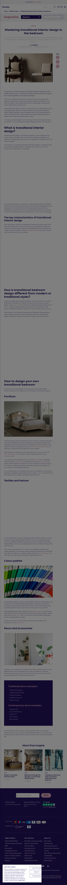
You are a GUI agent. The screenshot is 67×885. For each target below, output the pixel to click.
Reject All (36, 872)
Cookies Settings (36, 876)
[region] (22, 873)
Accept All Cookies (37, 868)
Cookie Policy (21, 880)
